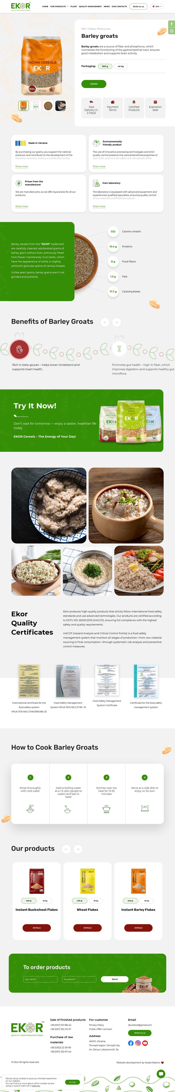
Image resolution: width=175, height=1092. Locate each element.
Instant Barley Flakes (87, 910)
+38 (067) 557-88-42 (60, 1025)
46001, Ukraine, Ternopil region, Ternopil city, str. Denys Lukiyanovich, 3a (104, 1045)
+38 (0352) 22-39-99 (60, 1047)
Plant (74, 6)
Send (115, 979)
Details (37, 928)
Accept (72, 1082)
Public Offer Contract (100, 1029)
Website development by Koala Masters (138, 1062)
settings (36, 1086)
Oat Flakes (138, 910)
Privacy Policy (96, 1025)
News (107, 6)
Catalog (92, 29)
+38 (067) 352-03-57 (60, 1029)
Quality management (90, 6)
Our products (58, 6)
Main (83, 29)
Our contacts (119, 6)
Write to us (138, 6)
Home (45, 6)
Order (93, 84)
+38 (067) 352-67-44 (60, 1051)
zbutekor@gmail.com (140, 1025)
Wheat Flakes (36, 910)
